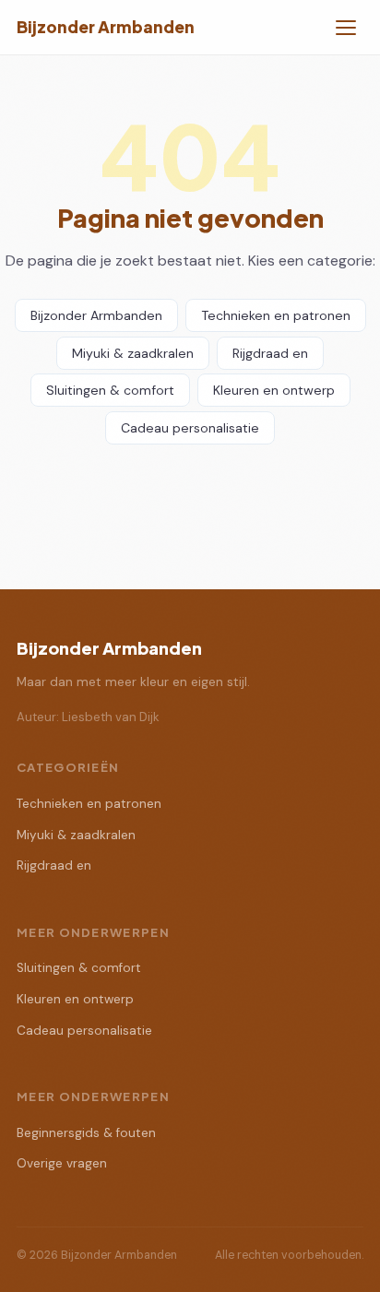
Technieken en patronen (275, 315)
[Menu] (345, 27)
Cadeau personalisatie (190, 428)
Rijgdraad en (270, 353)
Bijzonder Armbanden (106, 27)
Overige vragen (62, 1163)
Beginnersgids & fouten (86, 1133)
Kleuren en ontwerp (274, 390)
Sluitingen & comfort (110, 390)
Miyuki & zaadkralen (133, 353)
